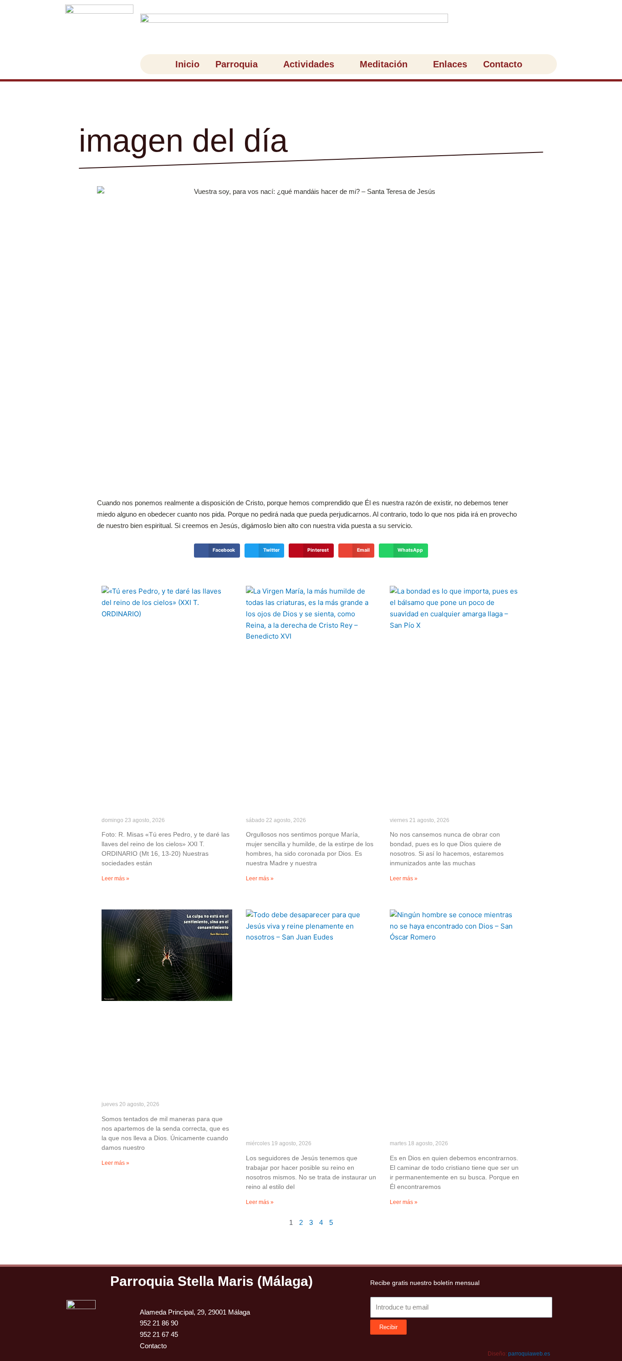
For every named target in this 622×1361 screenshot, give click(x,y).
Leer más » (115, 878)
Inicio (187, 64)
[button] (217, 550)
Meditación (384, 64)
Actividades (308, 64)
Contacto (502, 64)
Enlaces (450, 64)
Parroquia (236, 64)
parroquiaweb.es (529, 1354)
